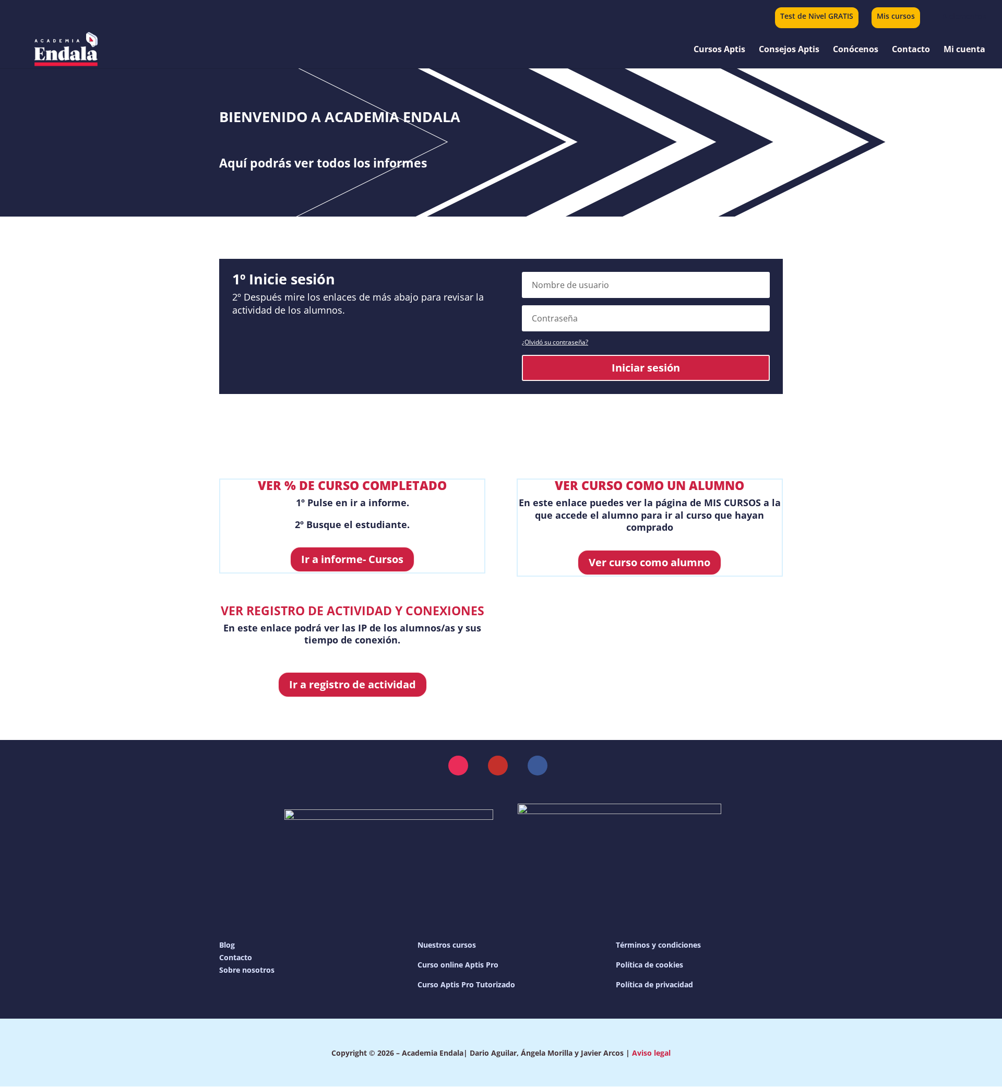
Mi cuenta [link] (964, 50)
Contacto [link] (911, 50)
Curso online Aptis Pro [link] (458, 965)
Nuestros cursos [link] (447, 945)
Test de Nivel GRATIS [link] (816, 17)
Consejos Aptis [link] (789, 50)
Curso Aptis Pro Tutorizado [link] (466, 984)
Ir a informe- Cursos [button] (352, 559)
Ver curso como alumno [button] (649, 562)
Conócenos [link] (855, 50)
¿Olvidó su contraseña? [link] (555, 342)
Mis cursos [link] (896, 17)
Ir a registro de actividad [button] (352, 684)
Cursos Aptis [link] (719, 50)
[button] (458, 765)
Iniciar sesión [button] (646, 368)
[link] (957, 16)
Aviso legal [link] (651, 1053)
